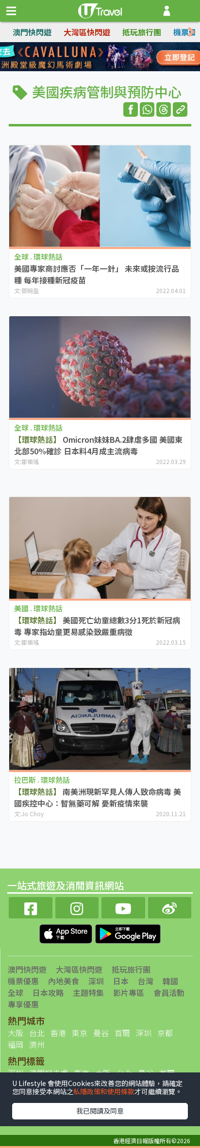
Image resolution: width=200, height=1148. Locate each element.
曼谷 (101, 1033)
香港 (58, 1033)
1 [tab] (78, 57)
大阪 (15, 1033)
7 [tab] (107, 69)
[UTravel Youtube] (123, 906)
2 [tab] (93, 57)
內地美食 (63, 981)
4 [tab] (122, 57)
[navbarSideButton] (11, 11)
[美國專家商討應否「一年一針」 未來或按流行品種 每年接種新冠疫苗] (100, 196)
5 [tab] (78, 69)
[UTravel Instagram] (77, 906)
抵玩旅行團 (141, 32)
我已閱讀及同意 (100, 1111)
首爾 (122, 1033)
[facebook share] (130, 109)
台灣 (145, 981)
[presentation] (191, 32)
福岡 (15, 1044)
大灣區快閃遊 (87, 32)
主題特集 (88, 992)
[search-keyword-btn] (187, 11)
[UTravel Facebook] (30, 906)
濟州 (37, 1044)
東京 (79, 1033)
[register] (167, 11)
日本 (121, 981)
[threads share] (163, 109)
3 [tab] (107, 57)
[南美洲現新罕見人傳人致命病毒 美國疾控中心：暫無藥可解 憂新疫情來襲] (100, 719)
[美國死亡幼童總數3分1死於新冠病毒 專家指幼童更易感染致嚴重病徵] (100, 548)
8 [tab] (122, 69)
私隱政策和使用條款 (103, 1091)
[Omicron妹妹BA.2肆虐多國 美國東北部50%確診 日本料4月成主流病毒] (100, 367)
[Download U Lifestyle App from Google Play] (128, 933)
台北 (37, 1033)
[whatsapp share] (147, 109)
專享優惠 (23, 1004)
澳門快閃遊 (32, 32)
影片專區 (128, 992)
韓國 (170, 981)
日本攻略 (48, 992)
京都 (165, 1033)
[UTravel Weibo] (170, 906)
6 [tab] (93, 69)
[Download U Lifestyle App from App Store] (67, 933)
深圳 (96, 981)
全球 (15, 992)
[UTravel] (100, 10)
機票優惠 (23, 981)
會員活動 (168, 992)
